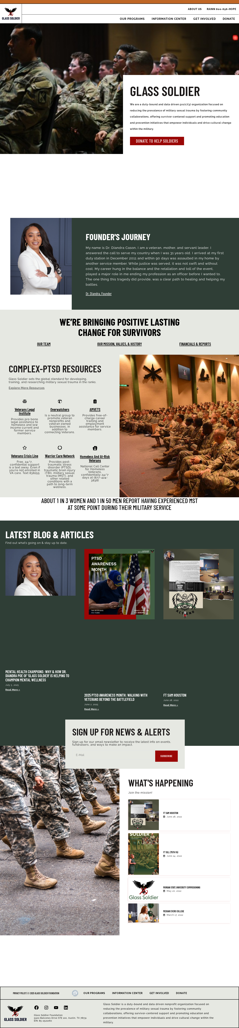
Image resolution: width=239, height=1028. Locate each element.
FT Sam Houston (174, 695)
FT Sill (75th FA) (170, 852)
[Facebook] (36, 1007)
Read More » (12, 690)
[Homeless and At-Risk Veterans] (95, 448)
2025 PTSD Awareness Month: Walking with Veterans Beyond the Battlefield (115, 697)
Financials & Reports (195, 344)
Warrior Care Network (60, 455)
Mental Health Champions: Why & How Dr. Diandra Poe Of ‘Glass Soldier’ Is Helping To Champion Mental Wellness (37, 675)
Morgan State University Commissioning (181, 887)
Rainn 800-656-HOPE (221, 9)
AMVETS (95, 409)
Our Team (44, 344)
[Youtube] (56, 1007)
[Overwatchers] (60, 401)
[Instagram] (46, 1007)
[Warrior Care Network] (60, 448)
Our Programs (132, 18)
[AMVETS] (95, 401)
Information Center (169, 18)
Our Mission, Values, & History (119, 344)
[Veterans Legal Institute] (25, 401)
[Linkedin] (66, 1007)
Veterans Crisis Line (24, 455)
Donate (229, 18)
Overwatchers (59, 409)
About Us (195, 9)
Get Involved (204, 18)
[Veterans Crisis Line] (25, 448)
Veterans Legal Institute (25, 411)
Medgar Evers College (173, 911)
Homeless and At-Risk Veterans (95, 458)
